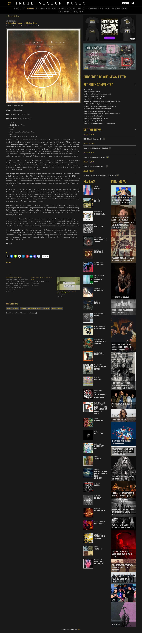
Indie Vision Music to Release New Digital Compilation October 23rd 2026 (101, 101)
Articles (82, 8)
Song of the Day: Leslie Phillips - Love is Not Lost (95, 118)
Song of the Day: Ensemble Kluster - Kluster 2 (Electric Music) (99, 123)
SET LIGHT (125, 3)
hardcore (46, 308)
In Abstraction (57, 308)
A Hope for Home (12, 308)
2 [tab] (87, 68)
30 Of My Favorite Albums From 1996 (92, 139)
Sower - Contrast (87, 89)
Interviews (40, 8)
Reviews (30, 8)
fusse (79, 629)
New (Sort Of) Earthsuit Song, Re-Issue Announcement (97, 94)
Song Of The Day (53, 8)
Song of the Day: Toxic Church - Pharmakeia (94, 96)
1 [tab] (85, 68)
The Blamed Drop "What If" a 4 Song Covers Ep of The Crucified (99, 106)
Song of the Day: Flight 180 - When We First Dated (96, 111)
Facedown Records (34, 308)
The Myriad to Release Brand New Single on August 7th (97, 109)
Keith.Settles (20, 25)
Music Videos (121, 8)
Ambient (23, 308)
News (63, 8)
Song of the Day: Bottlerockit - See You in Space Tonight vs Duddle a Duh (101, 113)
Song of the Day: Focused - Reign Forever (93, 99)
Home (16, 8)
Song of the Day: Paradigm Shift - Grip (93, 121)
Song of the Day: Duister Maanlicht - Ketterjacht (95, 148)
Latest (23, 8)
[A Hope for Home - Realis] (18, 284)
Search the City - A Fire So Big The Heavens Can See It (97, 104)
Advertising (93, 8)
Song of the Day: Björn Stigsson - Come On (94, 166)
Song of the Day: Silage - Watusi (91, 91)
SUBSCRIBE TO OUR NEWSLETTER (104, 76)
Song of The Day (107, 8)
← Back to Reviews (13, 16)
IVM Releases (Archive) (68, 11)
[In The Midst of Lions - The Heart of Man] (44, 281)
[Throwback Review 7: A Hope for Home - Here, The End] (68, 283)
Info (81, 11)
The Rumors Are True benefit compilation (93, 116)
